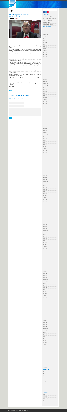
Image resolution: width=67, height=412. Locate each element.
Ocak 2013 (45, 367)
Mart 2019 (44, 216)
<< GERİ (11, 90)
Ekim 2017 (45, 250)
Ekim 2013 (45, 348)
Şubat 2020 (45, 193)
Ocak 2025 (45, 73)
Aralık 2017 (45, 246)
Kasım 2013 (45, 346)
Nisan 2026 (45, 42)
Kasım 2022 (45, 126)
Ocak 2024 (45, 97)
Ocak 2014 (45, 342)
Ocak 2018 (45, 244)
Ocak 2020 (45, 195)
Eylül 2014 (45, 326)
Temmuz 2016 (45, 281)
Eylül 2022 (45, 130)
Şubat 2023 (45, 120)
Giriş (44, 394)
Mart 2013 (44, 363)
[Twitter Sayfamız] (46, 12)
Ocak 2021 (45, 171)
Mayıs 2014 (45, 334)
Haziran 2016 (45, 283)
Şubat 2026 (45, 46)
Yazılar (45, 396)
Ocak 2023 (45, 122)
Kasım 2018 (45, 224)
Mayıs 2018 (45, 236)
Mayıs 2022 (45, 138)
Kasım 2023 (45, 101)
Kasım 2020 (45, 175)
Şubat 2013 (45, 365)
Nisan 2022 (45, 140)
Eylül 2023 (45, 105)
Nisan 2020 (45, 189)
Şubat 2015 (45, 316)
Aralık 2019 (45, 197)
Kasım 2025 (45, 52)
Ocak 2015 (45, 318)
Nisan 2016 (45, 287)
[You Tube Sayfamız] (48, 12)
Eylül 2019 (45, 203)
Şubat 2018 (45, 242)
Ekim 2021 (45, 152)
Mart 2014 (44, 338)
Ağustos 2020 (45, 181)
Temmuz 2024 (45, 85)
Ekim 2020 (45, 177)
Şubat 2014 (45, 340)
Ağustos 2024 (45, 83)
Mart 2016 (44, 289)
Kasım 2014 (45, 322)
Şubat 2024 (45, 95)
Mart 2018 (44, 240)
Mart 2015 (44, 314)
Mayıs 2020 (45, 187)
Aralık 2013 (45, 344)
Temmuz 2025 (45, 60)
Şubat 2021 (45, 169)
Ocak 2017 (45, 269)
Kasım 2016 (45, 273)
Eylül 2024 (45, 81)
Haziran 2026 (45, 38)
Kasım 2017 (45, 248)
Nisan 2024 (45, 91)
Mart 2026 (44, 44)
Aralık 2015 (45, 295)
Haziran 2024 (45, 87)
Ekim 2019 (45, 201)
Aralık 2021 (45, 148)
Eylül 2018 (45, 228)
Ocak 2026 (45, 48)
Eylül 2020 (45, 179)
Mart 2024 (44, 93)
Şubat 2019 (45, 218)
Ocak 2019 (45, 220)
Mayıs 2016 (45, 285)
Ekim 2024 (45, 79)
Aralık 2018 (45, 222)
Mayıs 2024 (45, 89)
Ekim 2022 (45, 128)
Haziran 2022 (45, 136)
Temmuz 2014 (45, 330)
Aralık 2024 (45, 75)
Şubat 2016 (45, 291)
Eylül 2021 (45, 154)
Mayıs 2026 (45, 40)
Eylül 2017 (45, 252)
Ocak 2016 (45, 293)
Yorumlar (45, 398)
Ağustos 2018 (45, 230)
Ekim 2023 (45, 103)
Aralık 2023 (45, 99)
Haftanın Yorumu (45, 377)
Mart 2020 (44, 191)
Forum (44, 373)
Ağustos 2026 (45, 34)
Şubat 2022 (45, 144)
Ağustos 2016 (45, 279)
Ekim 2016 (45, 275)
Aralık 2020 (45, 173)
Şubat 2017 (45, 267)
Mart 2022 (44, 142)
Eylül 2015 (45, 301)
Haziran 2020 (45, 185)
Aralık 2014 (45, 320)
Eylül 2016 (45, 277)
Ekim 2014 (45, 324)
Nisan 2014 (45, 336)
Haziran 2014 (45, 332)
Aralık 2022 (45, 124)
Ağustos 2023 (45, 107)
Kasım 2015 (45, 297)
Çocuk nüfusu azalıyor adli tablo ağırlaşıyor (50, 18)
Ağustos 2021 (45, 156)
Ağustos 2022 (45, 132)
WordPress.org (45, 400)
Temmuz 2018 (45, 232)
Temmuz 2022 (45, 134)
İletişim (44, 403)
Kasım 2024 (45, 77)
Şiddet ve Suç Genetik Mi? (47, 20)
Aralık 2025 (45, 50)
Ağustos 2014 (45, 328)
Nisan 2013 (45, 361)
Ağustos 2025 (45, 58)
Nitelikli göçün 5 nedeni (46, 22)
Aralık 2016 (45, 271)
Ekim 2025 (45, 54)
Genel (44, 375)
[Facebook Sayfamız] (44, 12)
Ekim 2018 (45, 226)
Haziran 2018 (45, 234)
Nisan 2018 (45, 238)
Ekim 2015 (45, 299)
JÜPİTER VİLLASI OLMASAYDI (48, 16)
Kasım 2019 (45, 199)
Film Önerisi (45, 371)
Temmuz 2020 (45, 183)
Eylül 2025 (45, 56)
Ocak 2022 (45, 146)
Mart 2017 (44, 265)
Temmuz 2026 (45, 36)
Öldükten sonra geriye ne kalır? (48, 24)
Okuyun (15, 16)
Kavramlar (44, 379)
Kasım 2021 (45, 150)
